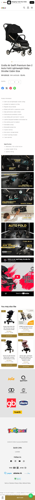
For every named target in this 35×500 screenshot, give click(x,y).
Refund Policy (27, 483)
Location (17, 452)
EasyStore (25, 442)
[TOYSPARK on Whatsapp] (24, 462)
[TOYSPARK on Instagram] (15, 462)
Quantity (3, 81)
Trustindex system (25, 495)
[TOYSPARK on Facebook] (11, 462)
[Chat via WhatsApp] (30, 496)
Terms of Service (9, 483)
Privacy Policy (18, 483)
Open (31, 2)
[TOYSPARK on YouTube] (19, 462)
